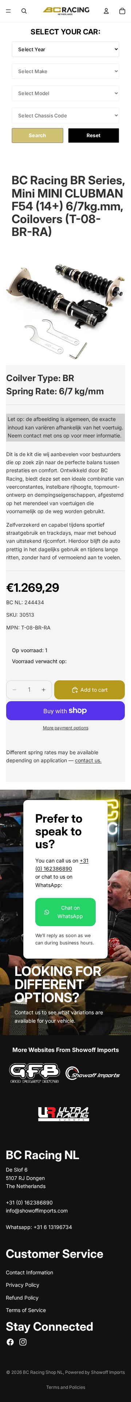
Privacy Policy (22, 1285)
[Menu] (8, 11)
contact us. (88, 760)
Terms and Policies (65, 1387)
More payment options (65, 727)
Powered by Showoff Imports (95, 1372)
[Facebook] (10, 1342)
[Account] (106, 11)
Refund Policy (22, 1297)
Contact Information (29, 1272)
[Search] (24, 11)
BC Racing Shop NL (43, 1372)
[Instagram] (23, 1342)
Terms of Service (26, 1310)
